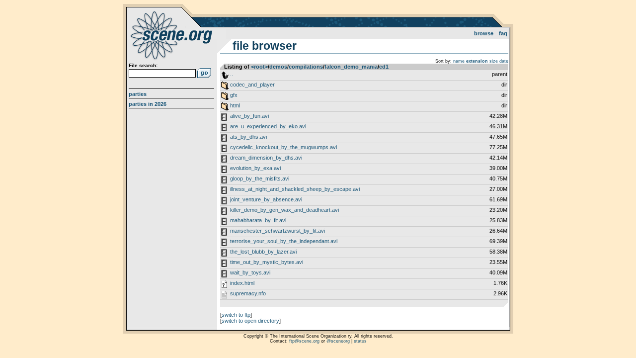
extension (477, 61)
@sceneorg (338, 341)
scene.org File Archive (173, 34)
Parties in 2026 (147, 104)
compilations (306, 67)
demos (278, 67)
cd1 (384, 67)
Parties (138, 94)
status (360, 341)
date (503, 61)
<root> (259, 67)
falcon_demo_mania (351, 67)
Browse (483, 33)
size (493, 61)
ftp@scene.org (304, 341)
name (459, 61)
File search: (143, 65)
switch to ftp (236, 315)
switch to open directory (250, 321)
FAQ (503, 33)
